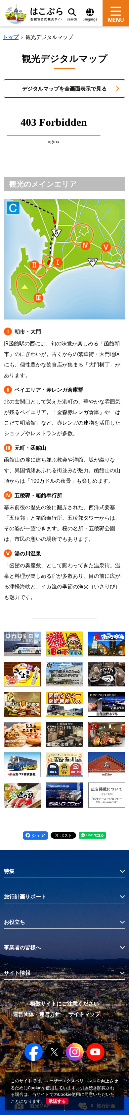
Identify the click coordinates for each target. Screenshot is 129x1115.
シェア (37, 835)
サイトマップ (84, 1014)
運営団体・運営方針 (37, 1014)
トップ (11, 37)
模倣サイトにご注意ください (64, 1003)
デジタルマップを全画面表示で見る (64, 88)
